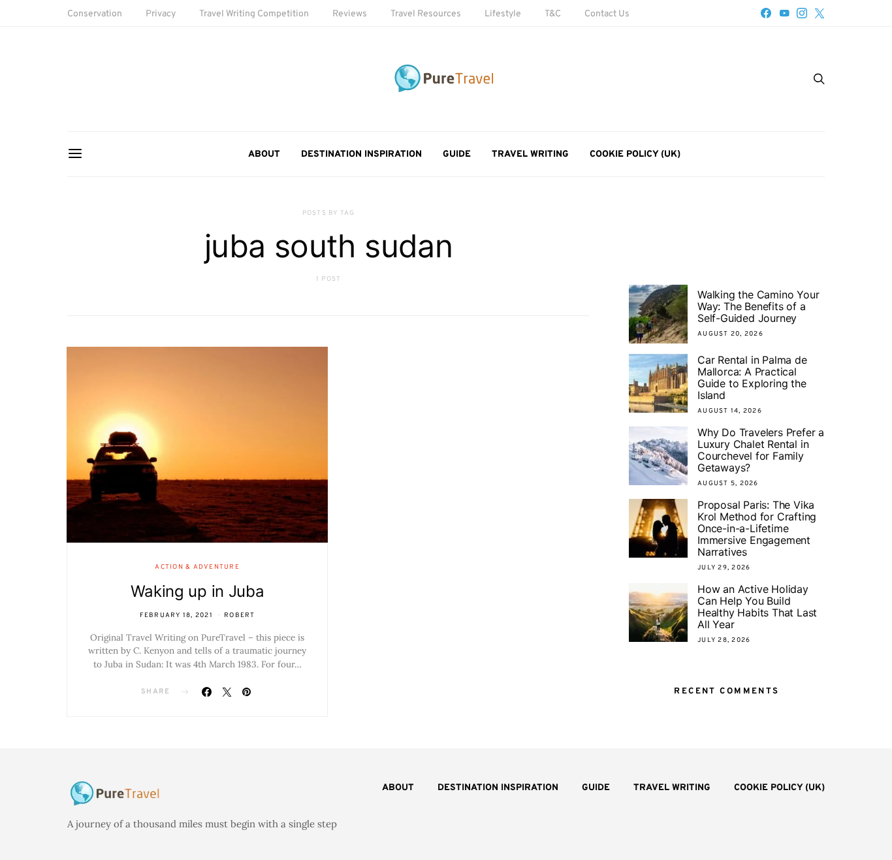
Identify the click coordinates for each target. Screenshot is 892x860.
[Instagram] (802, 13)
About (264, 154)
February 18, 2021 (176, 615)
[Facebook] (766, 13)
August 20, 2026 (730, 334)
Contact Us (606, 14)
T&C (553, 14)
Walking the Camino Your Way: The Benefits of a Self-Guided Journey (758, 306)
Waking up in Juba (197, 591)
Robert (239, 615)
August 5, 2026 (728, 483)
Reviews (349, 14)
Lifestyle (503, 14)
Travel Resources (425, 14)
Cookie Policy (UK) (635, 154)
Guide (457, 154)
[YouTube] (784, 13)
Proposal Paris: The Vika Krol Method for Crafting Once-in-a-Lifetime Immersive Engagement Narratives (756, 528)
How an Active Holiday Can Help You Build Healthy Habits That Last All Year (757, 606)
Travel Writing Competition (254, 14)
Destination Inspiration (361, 154)
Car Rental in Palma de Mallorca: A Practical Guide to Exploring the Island (752, 377)
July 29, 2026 (723, 568)
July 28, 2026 (723, 640)
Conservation (94, 14)
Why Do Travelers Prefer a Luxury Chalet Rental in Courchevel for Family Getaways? (760, 450)
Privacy (161, 14)
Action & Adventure (197, 567)
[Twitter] (819, 13)
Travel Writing (530, 154)
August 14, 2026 (729, 411)
